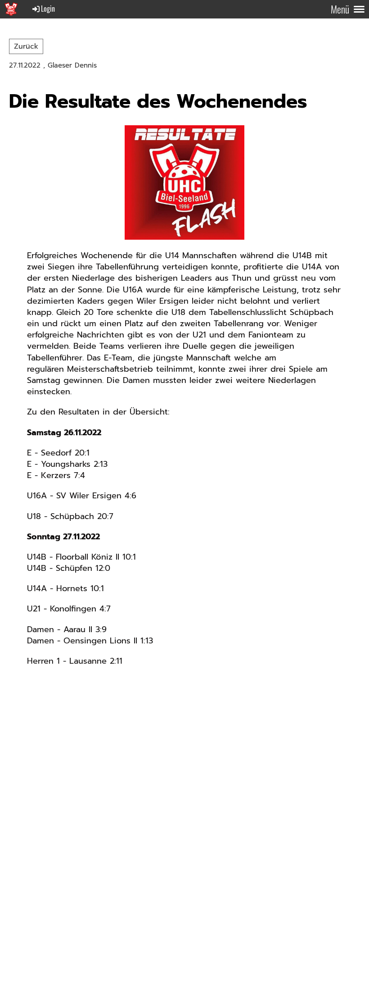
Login (48, 8)
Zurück (26, 46)
